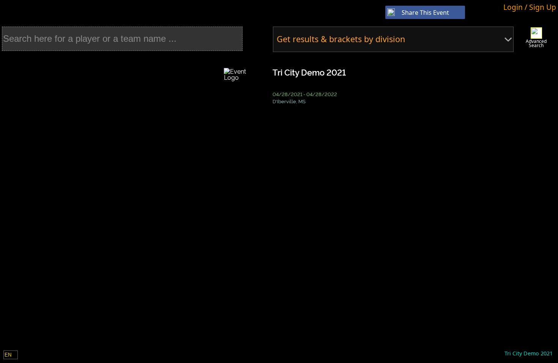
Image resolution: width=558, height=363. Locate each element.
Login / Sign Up (529, 7)
